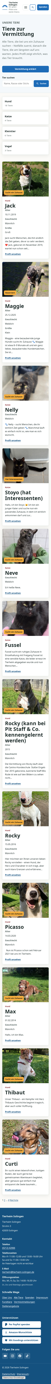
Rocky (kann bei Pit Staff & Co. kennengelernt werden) (25, 732)
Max (10, 1011)
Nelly (11, 409)
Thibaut (15, 1092)
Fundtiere (7, 1301)
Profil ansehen (13, 254)
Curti (11, 1163)
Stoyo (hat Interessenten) (24, 495)
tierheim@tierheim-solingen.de (18, 1272)
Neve (11, 572)
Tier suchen (8, 77)
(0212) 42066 (8, 1247)
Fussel (13, 644)
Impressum (42, 1297)
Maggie (14, 305)
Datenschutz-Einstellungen (13, 1378)
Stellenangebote (10, 1306)
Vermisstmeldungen (24, 1301)
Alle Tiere (18, 1297)
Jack (10, 205)
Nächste (14, 1200)
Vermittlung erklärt (25, 69)
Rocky (12, 835)
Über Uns (7, 1297)
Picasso (14, 926)
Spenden (43, 7)
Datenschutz (8, 1374)
